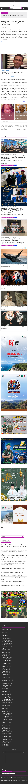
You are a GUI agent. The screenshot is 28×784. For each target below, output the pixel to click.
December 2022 (6, 697)
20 (10, 760)
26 (7, 762)
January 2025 (5, 658)
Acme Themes (14, 781)
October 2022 (5, 700)
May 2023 (4, 689)
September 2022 (6, 702)
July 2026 (4, 630)
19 (7, 760)
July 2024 (4, 668)
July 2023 (4, 686)
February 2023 (5, 694)
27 (10, 762)
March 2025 (5, 655)
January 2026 (5, 640)
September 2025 (6, 646)
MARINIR (11, 165)
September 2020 (6, 739)
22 (17, 760)
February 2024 (5, 675)
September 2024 (6, 665)
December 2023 (6, 679)
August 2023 (5, 685)
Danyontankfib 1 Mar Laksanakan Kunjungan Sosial (12, 585)
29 (17, 762)
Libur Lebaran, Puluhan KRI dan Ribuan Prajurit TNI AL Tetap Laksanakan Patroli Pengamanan (7, 127)
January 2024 (5, 677)
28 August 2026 (5, 154)
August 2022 (5, 703)
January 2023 (5, 696)
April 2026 (4, 635)
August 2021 (5, 722)
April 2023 (4, 691)
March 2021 (5, 730)
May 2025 (4, 652)
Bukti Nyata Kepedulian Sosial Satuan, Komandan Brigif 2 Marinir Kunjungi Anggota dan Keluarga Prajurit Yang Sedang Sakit (13, 563)
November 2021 (6, 717)
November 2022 (6, 699)
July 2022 (4, 705)
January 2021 (5, 733)
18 (3, 760)
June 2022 (4, 707)
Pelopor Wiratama (12, 154)
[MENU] (27, 8)
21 (13, 760)
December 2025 (6, 641)
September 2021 (6, 721)
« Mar (3, 765)
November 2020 (6, 736)
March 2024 (5, 674)
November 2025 (6, 643)
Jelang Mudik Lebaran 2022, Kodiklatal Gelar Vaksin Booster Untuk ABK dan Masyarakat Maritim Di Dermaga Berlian (21, 128)
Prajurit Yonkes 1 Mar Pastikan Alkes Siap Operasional (13, 577)
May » (7, 765)
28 (13, 762)
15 (17, 758)
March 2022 (5, 711)
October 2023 (5, 682)
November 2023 (6, 680)
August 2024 (5, 666)
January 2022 (5, 714)
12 (7, 758)
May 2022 (4, 708)
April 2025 (4, 654)
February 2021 (5, 731)
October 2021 (5, 719)
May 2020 (4, 745)
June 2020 (4, 744)
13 (10, 758)
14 (13, 758)
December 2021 (6, 716)
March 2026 (5, 637)
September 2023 (6, 683)
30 (20, 762)
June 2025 (4, 651)
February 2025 (5, 657)
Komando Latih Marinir (6, 121)
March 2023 (5, 693)
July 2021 (4, 724)
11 (3, 758)
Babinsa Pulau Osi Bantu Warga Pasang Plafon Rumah (13, 557)
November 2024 (6, 662)
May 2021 (4, 727)
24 (23, 760)
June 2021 (4, 725)
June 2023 (4, 688)
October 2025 (5, 644)
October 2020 (5, 738)
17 (23, 758)
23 (20, 760)
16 (20, 758)
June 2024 (4, 669)
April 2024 (4, 672)
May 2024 (4, 671)
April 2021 (4, 728)
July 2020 (4, 742)
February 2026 (5, 638)
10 (23, 756)
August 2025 (5, 648)
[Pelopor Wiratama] (2, 8)
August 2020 (5, 741)
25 (3, 762)
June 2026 (4, 632)
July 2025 (4, 649)
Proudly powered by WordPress (8, 780)
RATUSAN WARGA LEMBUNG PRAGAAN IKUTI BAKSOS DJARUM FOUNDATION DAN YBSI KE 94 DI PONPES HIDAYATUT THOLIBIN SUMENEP (13, 574)
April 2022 (4, 710)
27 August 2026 (5, 237)
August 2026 (5, 629)
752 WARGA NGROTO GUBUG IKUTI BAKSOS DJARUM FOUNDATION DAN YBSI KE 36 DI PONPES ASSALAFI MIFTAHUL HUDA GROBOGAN (13, 568)
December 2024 (6, 660)
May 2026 (4, 634)
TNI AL (15, 165)
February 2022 (5, 713)
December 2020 (6, 735)
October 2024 (5, 663)
